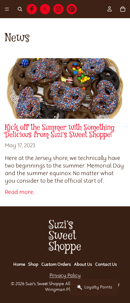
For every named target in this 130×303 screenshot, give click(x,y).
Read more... (20, 192)
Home (19, 264)
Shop (33, 264)
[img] (32, 9)
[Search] (20, 9)
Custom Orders (56, 264)
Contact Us (106, 264)
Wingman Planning (65, 289)
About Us (83, 264)
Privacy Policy (65, 275)
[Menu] (7, 9)
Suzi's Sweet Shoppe (44, 284)
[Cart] (122, 9)
